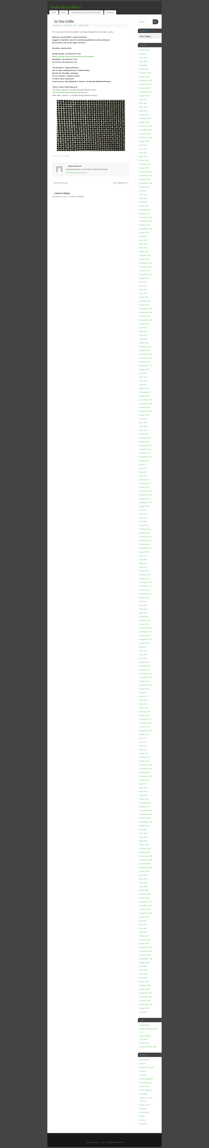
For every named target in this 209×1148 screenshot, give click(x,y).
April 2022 (143, 248)
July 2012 (143, 692)
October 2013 (145, 635)
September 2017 (146, 457)
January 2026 (145, 76)
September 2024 (146, 137)
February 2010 (145, 803)
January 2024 (145, 168)
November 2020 (146, 312)
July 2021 (143, 282)
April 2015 (143, 567)
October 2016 (145, 499)
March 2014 (144, 616)
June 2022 (143, 240)
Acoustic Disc (145, 1060)
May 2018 (143, 426)
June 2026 (143, 57)
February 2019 (145, 392)
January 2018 (145, 441)
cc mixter (143, 1071)
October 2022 (145, 225)
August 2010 (144, 780)
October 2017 (145, 453)
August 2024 (144, 141)
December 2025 (146, 80)
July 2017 (143, 464)
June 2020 (143, 331)
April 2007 (143, 932)
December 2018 (146, 400)
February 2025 (145, 118)
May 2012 (143, 700)
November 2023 (146, 175)
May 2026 (143, 61)
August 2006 (144, 962)
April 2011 (143, 749)
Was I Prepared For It (121, 183)
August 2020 (144, 324)
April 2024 (143, 156)
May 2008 (143, 883)
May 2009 (143, 837)
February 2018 (145, 438)
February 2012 (145, 711)
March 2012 (144, 708)
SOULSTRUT (144, 1112)
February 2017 (145, 483)
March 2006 (144, 981)
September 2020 (146, 320)
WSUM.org (144, 1124)
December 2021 (146, 263)
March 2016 (144, 525)
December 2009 (146, 810)
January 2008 (145, 898)
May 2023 (143, 198)
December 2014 (146, 582)
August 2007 (144, 917)
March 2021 (144, 297)
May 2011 (143, 746)
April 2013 (143, 658)
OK (155, 22)
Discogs (143, 1075)
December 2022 (146, 217)
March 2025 (144, 115)
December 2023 (146, 172)
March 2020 (144, 343)
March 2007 (144, 936)
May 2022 (143, 244)
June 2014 (143, 605)
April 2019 (143, 384)
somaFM (143, 1108)
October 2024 (145, 134)
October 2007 (145, 909)
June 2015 (143, 559)
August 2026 (144, 50)
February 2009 (145, 848)
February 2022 (145, 255)
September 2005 (146, 1004)
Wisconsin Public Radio (148, 1047)
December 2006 (146, 947)
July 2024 (143, 145)
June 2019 (143, 377)
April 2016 (143, 521)
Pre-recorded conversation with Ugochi (70, 92)
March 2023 (144, 206)
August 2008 (144, 871)
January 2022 (145, 259)
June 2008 (143, 879)
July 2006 (143, 966)
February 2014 (145, 620)
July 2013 (143, 647)
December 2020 (146, 308)
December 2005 (146, 993)
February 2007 (145, 940)
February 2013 (145, 666)
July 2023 (143, 191)
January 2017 (145, 487)
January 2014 (145, 624)
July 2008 (143, 875)
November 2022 (146, 221)
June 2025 (143, 103)
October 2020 (145, 316)
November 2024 (146, 130)
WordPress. (120, 1142)
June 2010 (143, 787)
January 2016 (145, 533)
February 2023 (145, 210)
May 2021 (143, 289)
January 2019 (145, 396)
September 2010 (146, 776)
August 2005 (144, 1008)
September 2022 (146, 229)
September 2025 (146, 92)
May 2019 (143, 381)
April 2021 (143, 293)
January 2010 (145, 806)
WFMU (142, 1116)
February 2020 (145, 346)
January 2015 (145, 578)
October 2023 (145, 179)
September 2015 (146, 548)
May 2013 (143, 654)
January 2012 (145, 715)
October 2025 (145, 88)
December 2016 (146, 491)
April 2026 (143, 65)
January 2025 (145, 122)
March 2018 (144, 434)
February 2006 (145, 985)
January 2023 (145, 213)
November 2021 (146, 267)
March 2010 (144, 799)
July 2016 (143, 510)
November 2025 (146, 84)
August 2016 (144, 506)
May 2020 (143, 335)
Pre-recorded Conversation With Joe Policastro (73, 56)
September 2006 (146, 959)
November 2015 (146, 540)
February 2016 (145, 529)
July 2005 (143, 1012)
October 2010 (145, 772)
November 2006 (146, 951)
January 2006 (145, 989)
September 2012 (146, 685)
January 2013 (145, 670)
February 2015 (145, 575)
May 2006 (143, 974)
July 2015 (143, 556)
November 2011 (146, 723)
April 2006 (143, 978)
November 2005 (146, 997)
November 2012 (146, 677)
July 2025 (143, 99)
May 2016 (143, 518)
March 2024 (144, 160)
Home (54, 12)
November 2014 (146, 586)
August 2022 (144, 232)
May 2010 (143, 791)
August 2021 (144, 278)
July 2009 (143, 829)
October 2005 (145, 1000)
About (63, 12)
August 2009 (144, 826)
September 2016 (146, 502)
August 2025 (144, 96)
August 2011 (144, 734)
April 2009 (143, 841)
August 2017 (144, 461)
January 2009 (145, 852)
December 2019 (146, 354)
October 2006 (145, 955)
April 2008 (143, 886)
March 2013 (144, 662)
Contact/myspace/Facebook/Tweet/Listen (86, 12)
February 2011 (145, 757)
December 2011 (146, 719)
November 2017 (146, 449)
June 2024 (143, 149)
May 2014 (143, 609)
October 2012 (145, 681)
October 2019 (145, 362)
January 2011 (145, 761)
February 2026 (145, 73)
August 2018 (144, 415)
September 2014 (146, 594)
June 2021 (143, 286)
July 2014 (143, 601)
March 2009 (144, 845)
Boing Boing (144, 1025)
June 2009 (143, 833)
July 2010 (143, 784)
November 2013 (146, 632)
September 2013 (146, 639)
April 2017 (143, 476)
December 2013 (146, 628)
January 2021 (145, 305)
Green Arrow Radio (66, 7)
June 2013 (143, 651)
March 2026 (144, 69)
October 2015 (145, 544)
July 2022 (143, 236)
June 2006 (143, 970)
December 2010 (146, 765)
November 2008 (146, 860)
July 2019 (143, 373)
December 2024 (146, 126)
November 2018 (146, 403)
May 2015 (143, 563)
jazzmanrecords (146, 1082)
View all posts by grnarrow (77, 172)
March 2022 (144, 251)
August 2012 (144, 689)
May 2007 (143, 928)
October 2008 (145, 864)
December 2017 (146, 445)
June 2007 (143, 924)
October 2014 (145, 590)
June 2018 (143, 422)
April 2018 (143, 430)
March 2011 (144, 753)
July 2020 (143, 327)
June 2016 (143, 514)
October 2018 (145, 407)
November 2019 (146, 358)
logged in (65, 196)
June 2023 (143, 194)
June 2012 (143, 696)
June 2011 (143, 742)
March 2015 (144, 571)
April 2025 (143, 111)
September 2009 (146, 822)
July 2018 (143, 419)
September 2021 (146, 274)
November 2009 (146, 814)
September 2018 (146, 411)
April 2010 (143, 795)
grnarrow (58, 25)
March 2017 (144, 480)
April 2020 (143, 339)
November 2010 (146, 768)
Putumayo (143, 1094)
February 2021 (145, 301)
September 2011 (146, 730)
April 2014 (143, 613)
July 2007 (143, 921)
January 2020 (145, 350)
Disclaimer (110, 12)
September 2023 (146, 183)
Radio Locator (145, 1105)
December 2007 (146, 902)
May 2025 (143, 107)
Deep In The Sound (60, 183)
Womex (143, 1120)
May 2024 (143, 153)
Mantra (111, 1142)
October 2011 (145, 727)
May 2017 (143, 472)
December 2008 (146, 856)
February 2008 (145, 894)
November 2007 (146, 905)
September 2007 (146, 913)
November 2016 (146, 495)
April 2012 (143, 704)
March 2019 (144, 388)
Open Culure (144, 1043)
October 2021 (145, 270)
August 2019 (144, 369)
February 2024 (145, 164)
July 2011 (143, 738)
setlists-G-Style (83, 25)
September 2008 (146, 867)
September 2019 (146, 365)
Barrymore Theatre (147, 1067)
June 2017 (143, 468)
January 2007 (145, 943)
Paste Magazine (146, 1090)
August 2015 (144, 552)
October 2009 (145, 818)
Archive (142, 1063)
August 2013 (144, 643)
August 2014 (144, 597)
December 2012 (146, 673)
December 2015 (146, 537)
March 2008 (144, 890)
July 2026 (143, 54)
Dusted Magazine (146, 1079)
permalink (66, 156)
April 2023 (143, 202)
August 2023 (144, 187)
